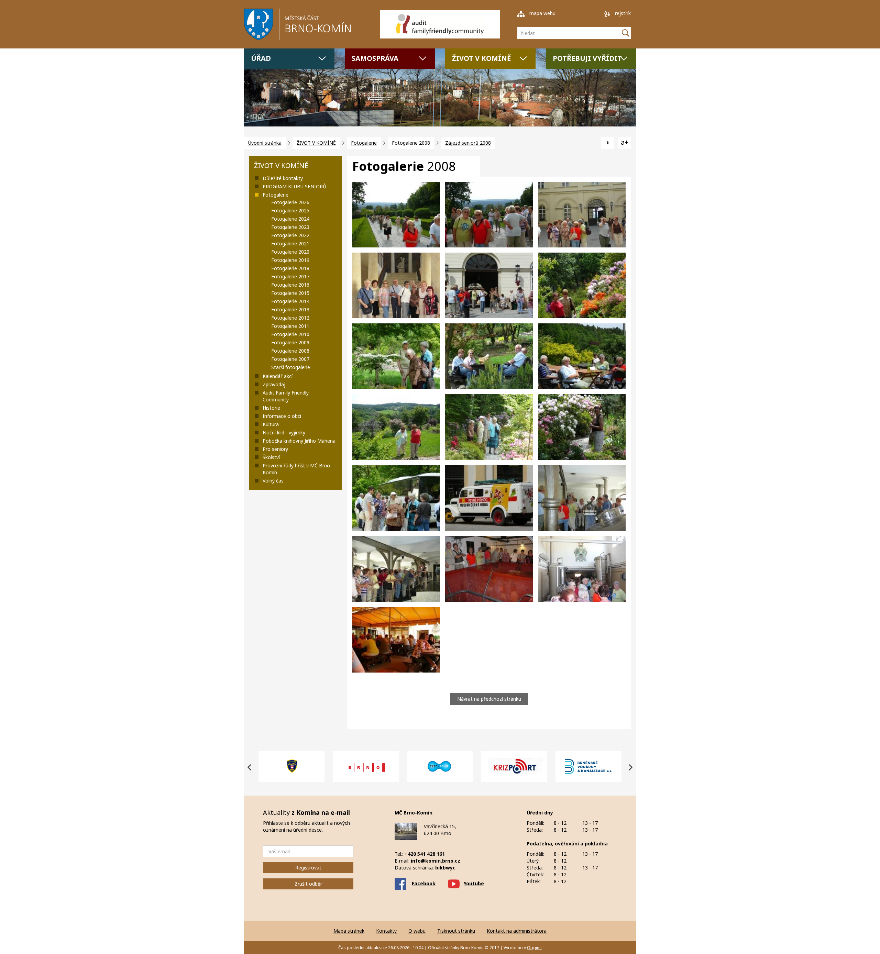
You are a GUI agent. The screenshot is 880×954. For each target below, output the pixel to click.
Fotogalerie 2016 (290, 284)
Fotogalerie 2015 (290, 293)
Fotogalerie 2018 (290, 268)
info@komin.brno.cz (435, 860)
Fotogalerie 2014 (290, 301)
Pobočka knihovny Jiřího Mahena (299, 440)
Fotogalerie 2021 (290, 243)
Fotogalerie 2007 (290, 359)
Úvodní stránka (265, 143)
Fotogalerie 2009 (290, 342)
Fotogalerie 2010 (290, 334)
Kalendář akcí (278, 376)
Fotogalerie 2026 (290, 202)
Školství (271, 457)
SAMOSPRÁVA (375, 58)
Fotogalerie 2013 (290, 309)
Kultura (271, 424)
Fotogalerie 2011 (290, 326)
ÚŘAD (261, 58)
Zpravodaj (274, 384)
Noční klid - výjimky (284, 432)
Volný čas (273, 480)
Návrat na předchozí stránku (489, 699)
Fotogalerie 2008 (290, 350)
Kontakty (386, 931)
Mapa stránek (348, 931)
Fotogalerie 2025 (290, 210)
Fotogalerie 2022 (290, 235)
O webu (417, 931)
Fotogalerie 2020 (290, 251)
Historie (271, 407)
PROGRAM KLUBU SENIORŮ (294, 186)
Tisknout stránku (456, 931)
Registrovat (308, 867)
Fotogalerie (364, 143)
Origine (534, 948)
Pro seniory (275, 449)
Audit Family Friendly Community (286, 396)
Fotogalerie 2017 (290, 276)
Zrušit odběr (308, 883)
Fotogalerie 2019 (290, 260)
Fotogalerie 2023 (290, 227)
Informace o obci (282, 416)
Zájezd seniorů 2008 (468, 143)
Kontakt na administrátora (517, 931)
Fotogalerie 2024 (290, 218)
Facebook (424, 883)
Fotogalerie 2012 (290, 317)
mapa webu (542, 13)
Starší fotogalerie (290, 367)
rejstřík (622, 13)
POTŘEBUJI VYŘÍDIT (587, 58)
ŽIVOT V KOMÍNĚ (481, 58)
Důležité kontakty (283, 178)
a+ (624, 142)
